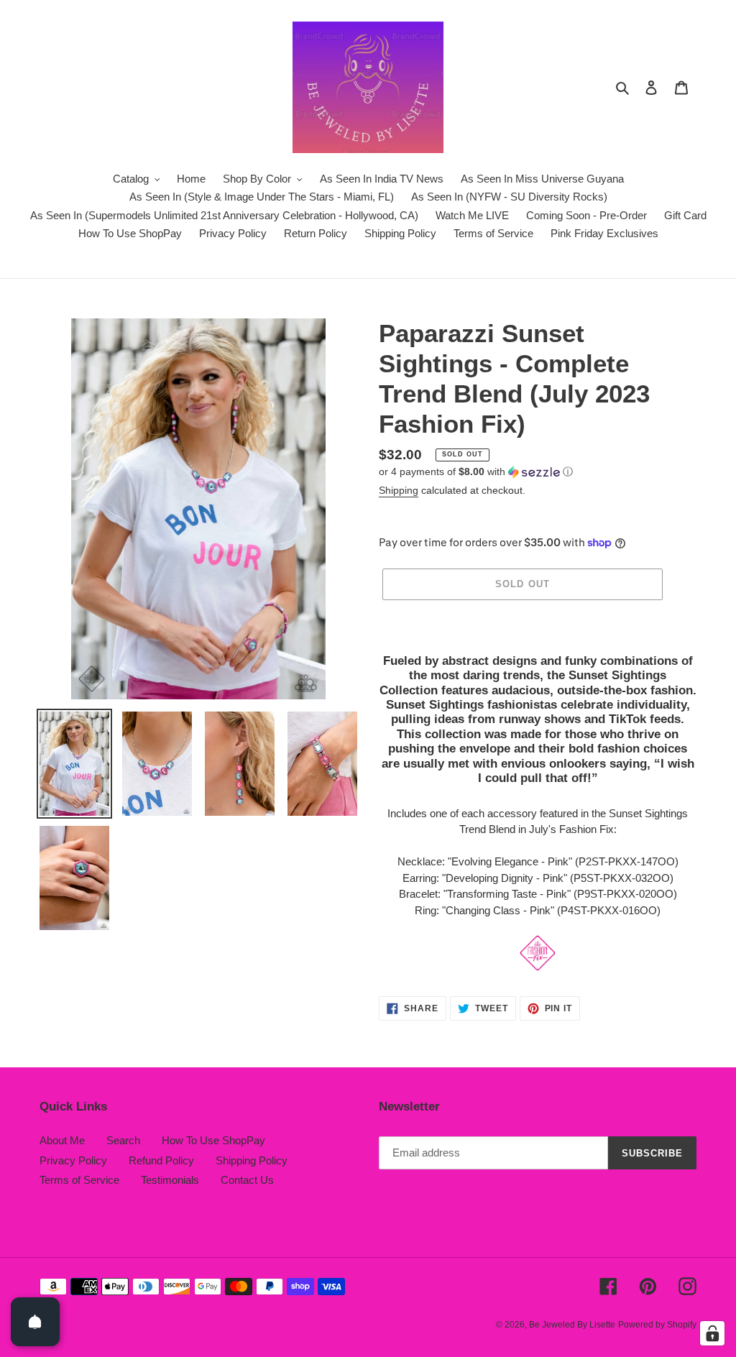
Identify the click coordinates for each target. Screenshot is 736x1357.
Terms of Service (79, 1180)
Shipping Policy (252, 1160)
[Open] (35, 1321)
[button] (476, 472)
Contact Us (247, 1180)
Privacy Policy (73, 1160)
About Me (62, 1140)
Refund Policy (161, 1160)
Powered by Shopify (657, 1325)
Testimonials (170, 1180)
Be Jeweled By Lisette (572, 1325)
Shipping (398, 490)
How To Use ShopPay (213, 1140)
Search (123, 1140)
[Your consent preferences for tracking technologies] (712, 1333)
